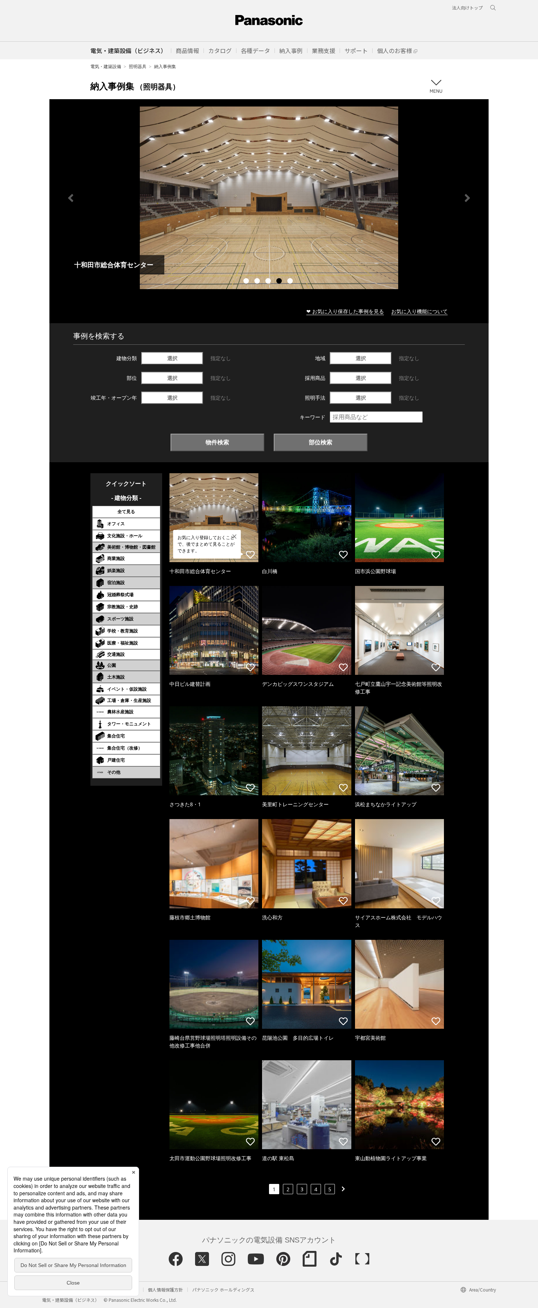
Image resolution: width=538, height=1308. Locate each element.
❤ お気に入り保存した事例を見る (345, 311)
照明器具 (137, 66)
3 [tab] (269, 281)
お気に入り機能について (419, 311)
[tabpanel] (269, 197)
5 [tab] (291, 281)
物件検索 (217, 442)
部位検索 (320, 442)
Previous (70, 198)
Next (467, 198)
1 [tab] (247, 281)
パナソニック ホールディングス (223, 1289)
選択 (172, 358)
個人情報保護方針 (165, 1289)
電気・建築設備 (105, 66)
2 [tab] (258, 281)
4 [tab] (280, 281)
